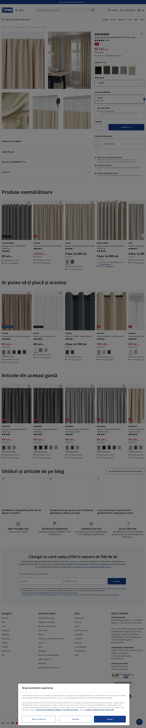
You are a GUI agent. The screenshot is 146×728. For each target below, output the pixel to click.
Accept (110, 719)
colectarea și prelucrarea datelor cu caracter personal (57, 710)
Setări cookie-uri (39, 719)
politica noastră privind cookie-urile (100, 710)
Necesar (75, 719)
